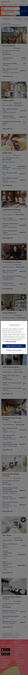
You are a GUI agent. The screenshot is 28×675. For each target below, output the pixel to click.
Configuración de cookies (14, 350)
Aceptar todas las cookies (14, 346)
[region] (14, 337)
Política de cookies (10, 341)
